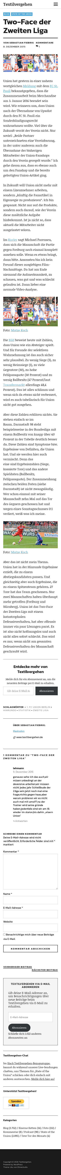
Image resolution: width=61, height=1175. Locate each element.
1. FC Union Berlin (38, 707)
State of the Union (22, 14)
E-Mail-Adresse (13, 908)
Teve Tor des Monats (33, 1136)
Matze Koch (19, 330)
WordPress (18, 1164)
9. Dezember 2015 (23, 772)
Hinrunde (9, 710)
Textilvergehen (17, 4)
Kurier (12, 239)
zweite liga (41, 710)
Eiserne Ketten (27, 1128)
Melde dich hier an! (43, 1079)
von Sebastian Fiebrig (18, 42)
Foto (46, 1128)
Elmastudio (22, 1167)
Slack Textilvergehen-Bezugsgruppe (28, 1063)
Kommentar (11, 851)
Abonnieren (46, 691)
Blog (6, 14)
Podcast (29, 1132)
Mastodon (18, 731)
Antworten (21, 821)
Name (7, 894)
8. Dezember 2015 (14, 46)
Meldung (29, 86)
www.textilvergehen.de (29, 737)
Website (8, 922)
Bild (11, 340)
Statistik (24, 710)
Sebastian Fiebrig (32, 725)
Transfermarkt (14, 385)
